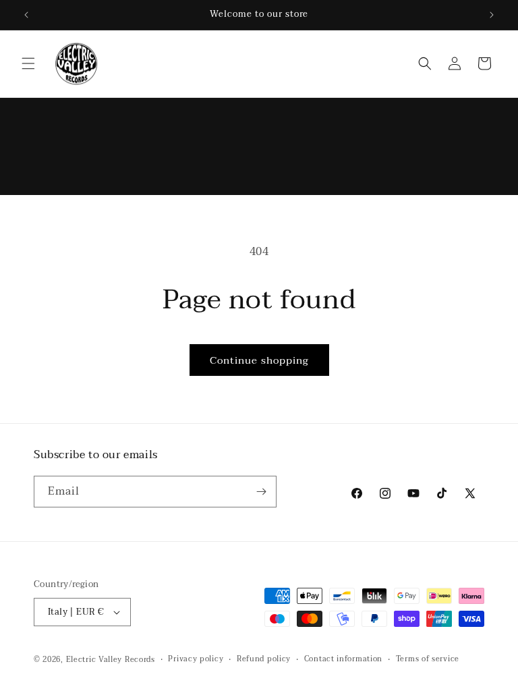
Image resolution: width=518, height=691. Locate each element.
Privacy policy (195, 659)
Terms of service (427, 659)
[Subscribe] (261, 491)
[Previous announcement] (26, 15)
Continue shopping (259, 360)
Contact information (343, 659)
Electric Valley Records (110, 659)
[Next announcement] (492, 15)
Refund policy (264, 659)
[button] (28, 63)
